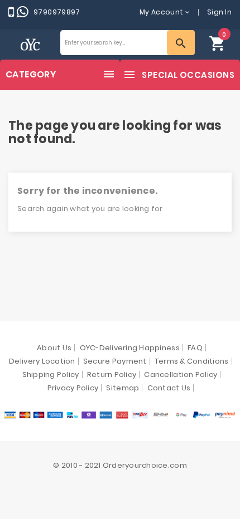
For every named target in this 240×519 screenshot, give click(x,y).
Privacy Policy (73, 387)
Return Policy (111, 374)
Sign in (219, 12)
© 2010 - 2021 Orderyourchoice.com (120, 465)
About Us (54, 347)
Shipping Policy (50, 374)
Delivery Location (42, 361)
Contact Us (169, 387)
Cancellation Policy (180, 374)
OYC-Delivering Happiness (130, 347)
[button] (218, 42)
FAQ (195, 347)
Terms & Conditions (192, 361)
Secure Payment (115, 361)
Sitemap (122, 387)
